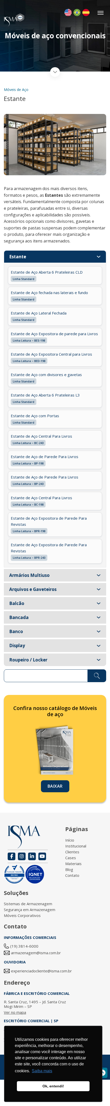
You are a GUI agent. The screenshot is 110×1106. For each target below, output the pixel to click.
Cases (70, 857)
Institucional (75, 846)
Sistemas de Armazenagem (28, 903)
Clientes (72, 851)
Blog (69, 869)
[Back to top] (102, 1073)
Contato (72, 875)
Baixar (55, 786)
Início (69, 840)
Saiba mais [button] (42, 1071)
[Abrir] (101, 13)
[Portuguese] (77, 12)
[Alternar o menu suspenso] (98, 256)
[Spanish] (86, 12)
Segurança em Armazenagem (29, 909)
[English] (68, 12)
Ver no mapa (15, 1012)
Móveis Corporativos (22, 915)
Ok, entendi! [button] (53, 1086)
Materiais (73, 863)
